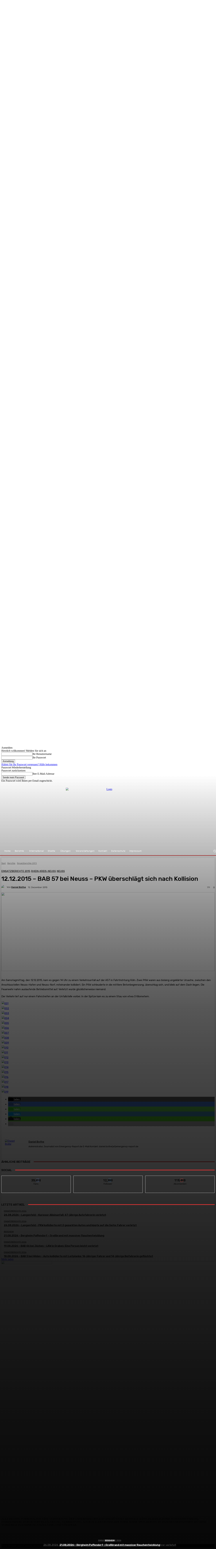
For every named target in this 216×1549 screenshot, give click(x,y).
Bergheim (110, 1540)
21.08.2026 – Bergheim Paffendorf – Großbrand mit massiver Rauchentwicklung (110, 1544)
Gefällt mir (36, 1178)
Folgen (108, 1178)
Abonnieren (180, 1178)
